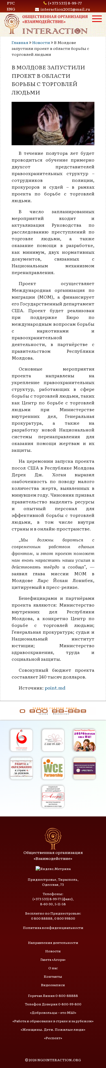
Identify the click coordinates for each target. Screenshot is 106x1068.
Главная (20, 42)
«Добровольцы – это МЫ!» (53, 1012)
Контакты (53, 976)
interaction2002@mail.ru (65, 9)
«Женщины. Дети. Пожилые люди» (53, 1029)
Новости (41, 42)
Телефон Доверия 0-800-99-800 (53, 1004)
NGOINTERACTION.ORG (59, 1059)
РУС (11, 3)
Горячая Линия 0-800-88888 (53, 995)
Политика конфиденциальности (53, 927)
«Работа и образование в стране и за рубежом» (53, 1020)
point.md (55, 687)
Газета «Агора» (53, 959)
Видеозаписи (53, 984)
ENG (11, 9)
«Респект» (53, 1037)
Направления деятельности (53, 942)
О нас (53, 967)
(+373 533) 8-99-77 (65, 3)
